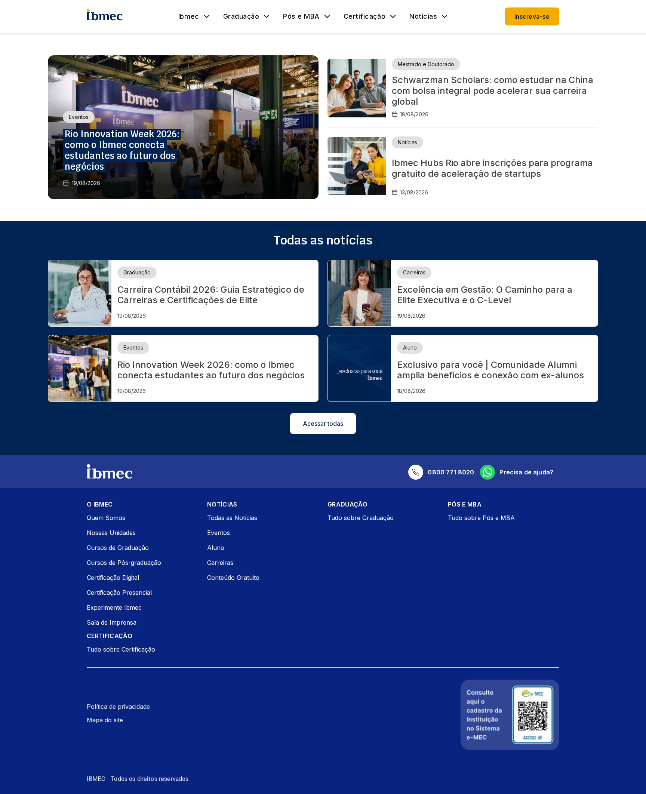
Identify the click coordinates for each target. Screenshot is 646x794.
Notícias (423, 16)
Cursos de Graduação (118, 547)
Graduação (241, 16)
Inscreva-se (532, 16)
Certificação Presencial (119, 592)
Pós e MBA (301, 16)
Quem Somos (106, 517)
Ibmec (188, 16)
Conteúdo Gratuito (233, 577)
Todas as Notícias (232, 517)
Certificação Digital (113, 577)
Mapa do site (105, 720)
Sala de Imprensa (111, 622)
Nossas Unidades (111, 532)
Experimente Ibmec (114, 607)
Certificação (364, 16)
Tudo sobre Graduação (360, 517)
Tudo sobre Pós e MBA (481, 517)
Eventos (218, 532)
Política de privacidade (118, 706)
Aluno (215, 547)
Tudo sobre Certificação (121, 649)
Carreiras (220, 562)
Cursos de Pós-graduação (124, 562)
